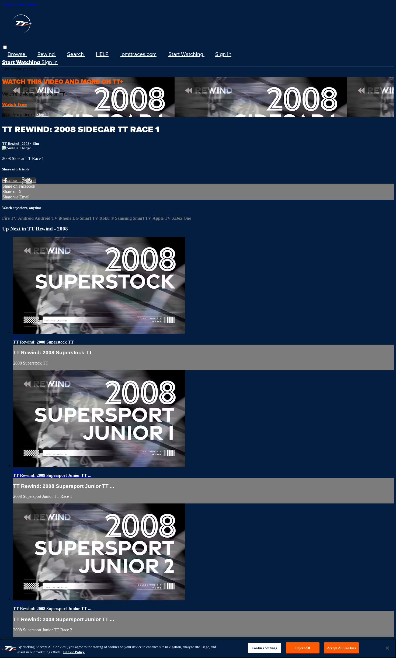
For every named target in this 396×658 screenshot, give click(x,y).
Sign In (49, 62)
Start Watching (186, 54)
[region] (198, 648)
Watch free (14, 104)
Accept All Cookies (341, 648)
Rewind (46, 54)
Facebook (12, 180)
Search (76, 54)
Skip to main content (19, 4)
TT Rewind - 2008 (16, 144)
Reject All (302, 648)
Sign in (223, 54)
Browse (17, 54)
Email (31, 180)
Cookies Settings (264, 648)
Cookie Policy (74, 652)
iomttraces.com (138, 54)
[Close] (387, 648)
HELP (102, 54)
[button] (5, 47)
